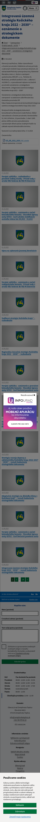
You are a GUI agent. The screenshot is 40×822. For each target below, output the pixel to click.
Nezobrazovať (27, 395)
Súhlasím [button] (20, 805)
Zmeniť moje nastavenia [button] (20, 817)
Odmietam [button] (20, 811)
